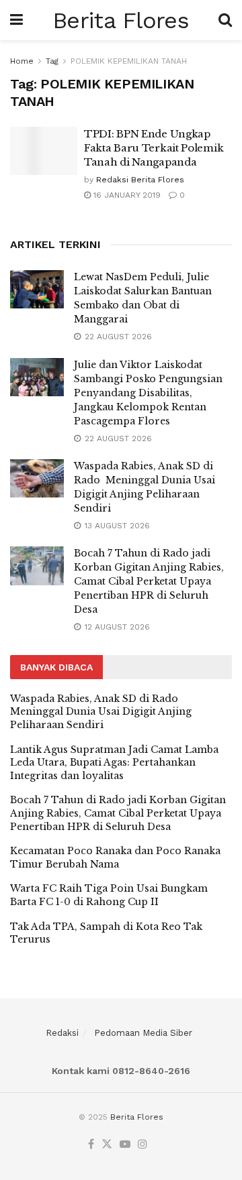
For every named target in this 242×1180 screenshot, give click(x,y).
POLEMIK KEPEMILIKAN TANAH (129, 61)
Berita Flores (120, 20)
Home (22, 61)
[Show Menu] (16, 20)
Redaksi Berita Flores (140, 179)
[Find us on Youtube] (125, 1145)
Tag (52, 61)
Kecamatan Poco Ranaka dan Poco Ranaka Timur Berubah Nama (115, 857)
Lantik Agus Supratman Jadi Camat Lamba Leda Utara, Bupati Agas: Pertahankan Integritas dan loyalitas (114, 763)
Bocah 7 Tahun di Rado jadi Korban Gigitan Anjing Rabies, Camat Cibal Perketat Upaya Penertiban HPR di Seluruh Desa (149, 581)
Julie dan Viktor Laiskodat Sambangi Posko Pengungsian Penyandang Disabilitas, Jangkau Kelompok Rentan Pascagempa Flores (148, 393)
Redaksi (62, 1033)
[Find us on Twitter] (107, 1145)
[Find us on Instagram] (142, 1145)
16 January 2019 (126, 195)
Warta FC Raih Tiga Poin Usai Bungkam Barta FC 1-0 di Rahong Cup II (109, 895)
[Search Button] (225, 20)
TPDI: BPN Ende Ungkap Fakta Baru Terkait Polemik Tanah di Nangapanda (153, 147)
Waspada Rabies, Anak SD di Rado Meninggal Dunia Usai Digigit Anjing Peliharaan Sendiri (101, 712)
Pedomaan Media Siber (143, 1033)
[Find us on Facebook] (91, 1145)
